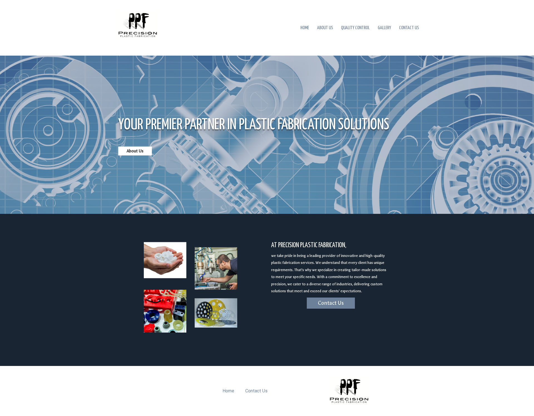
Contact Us (409, 28)
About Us (325, 28)
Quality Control (355, 28)
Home (304, 28)
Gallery (384, 28)
